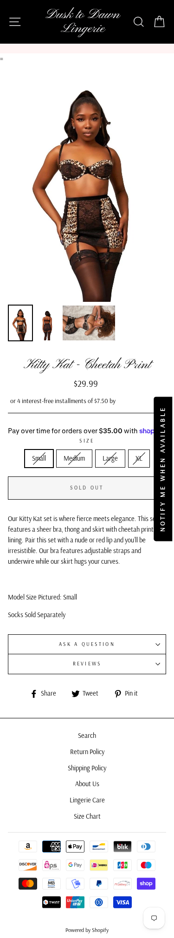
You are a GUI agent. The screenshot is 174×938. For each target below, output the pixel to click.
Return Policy (87, 752)
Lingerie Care (87, 800)
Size (86, 440)
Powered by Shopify (87, 929)
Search (87, 735)
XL (138, 458)
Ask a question (87, 644)
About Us (87, 784)
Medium (74, 458)
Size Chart (87, 816)
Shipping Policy (87, 768)
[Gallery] (87, 204)
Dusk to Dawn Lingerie (82, 22)
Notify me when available (163, 469)
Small (39, 458)
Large (110, 458)
